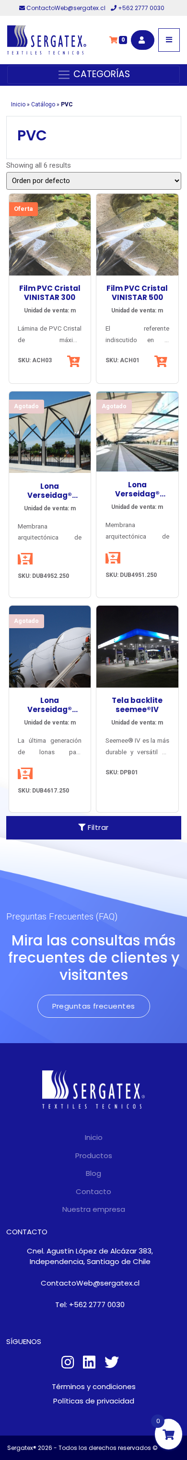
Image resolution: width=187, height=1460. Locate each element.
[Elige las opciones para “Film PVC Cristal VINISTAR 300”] (74, 361)
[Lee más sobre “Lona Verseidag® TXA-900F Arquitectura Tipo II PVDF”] (25, 773)
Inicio (18, 104)
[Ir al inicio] (46, 40)
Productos (93, 1155)
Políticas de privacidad (93, 1401)
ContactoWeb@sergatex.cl (65, 8)
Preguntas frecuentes (93, 1006)
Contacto (93, 1191)
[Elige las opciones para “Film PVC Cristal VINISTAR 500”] (161, 361)
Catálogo (43, 104)
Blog (93, 1173)
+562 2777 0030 (140, 8)
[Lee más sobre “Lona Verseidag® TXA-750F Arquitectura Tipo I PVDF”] (112, 557)
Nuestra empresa (93, 1209)
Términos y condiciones (94, 1386)
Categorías (100, 74)
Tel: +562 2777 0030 (90, 1304)
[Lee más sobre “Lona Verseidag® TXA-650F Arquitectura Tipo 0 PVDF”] (25, 558)
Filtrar (97, 827)
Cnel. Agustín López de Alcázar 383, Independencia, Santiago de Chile (90, 1256)
